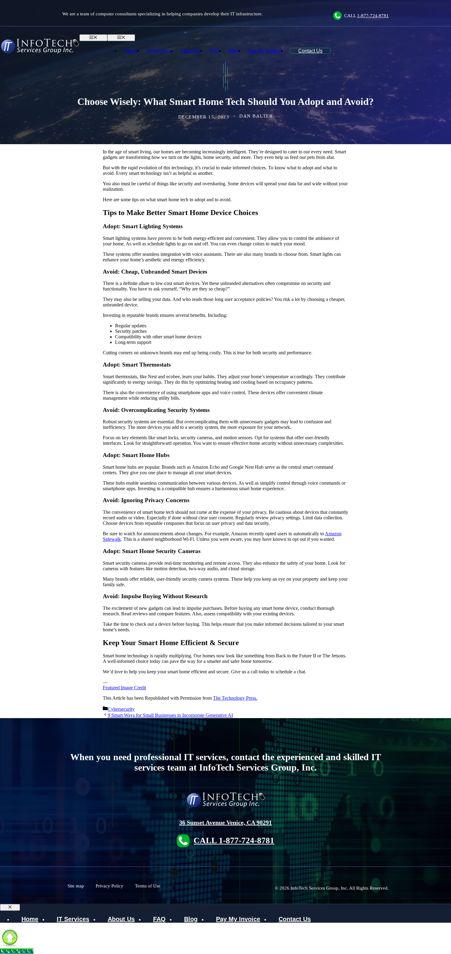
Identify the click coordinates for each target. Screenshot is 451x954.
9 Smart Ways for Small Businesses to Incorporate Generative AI (170, 715)
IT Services (159, 50)
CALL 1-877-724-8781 (234, 840)
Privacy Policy (109, 885)
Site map (75, 885)
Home (130, 50)
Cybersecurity (121, 709)
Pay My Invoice (264, 50)
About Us (190, 50)
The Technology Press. (235, 698)
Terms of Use (147, 885)
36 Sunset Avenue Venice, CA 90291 (225, 822)
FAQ (215, 50)
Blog (234, 50)
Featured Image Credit (124, 687)
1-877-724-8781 (373, 15)
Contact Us (310, 50)
